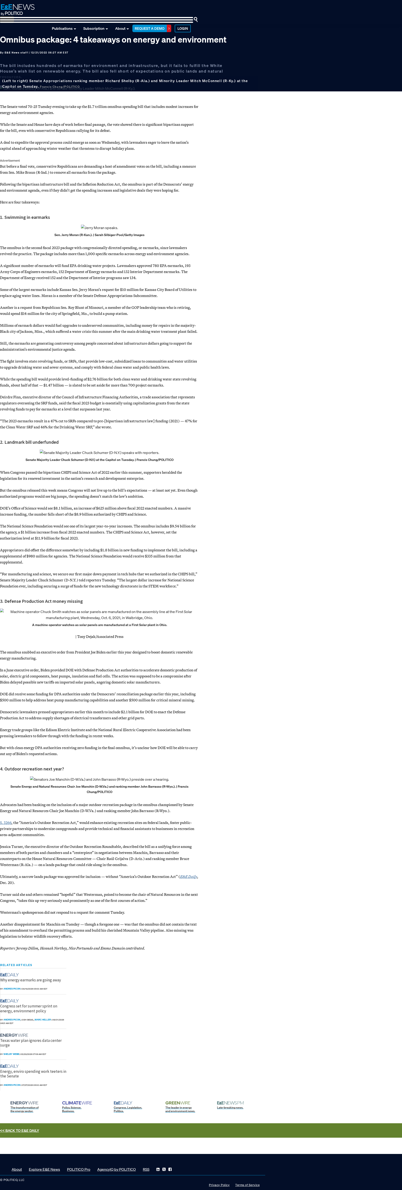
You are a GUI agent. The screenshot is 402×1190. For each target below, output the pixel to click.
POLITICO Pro (78, 1169)
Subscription (93, 28)
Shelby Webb (11, 1054)
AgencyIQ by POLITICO (116, 1169)
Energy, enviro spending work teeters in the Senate (33, 1074)
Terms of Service (247, 1185)
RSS (146, 1169)
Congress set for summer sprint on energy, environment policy (28, 1008)
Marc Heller (43, 1019)
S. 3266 (5, 822)
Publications (62, 28)
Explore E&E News (44, 1169)
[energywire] (14, 1035)
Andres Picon (11, 988)
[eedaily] (11, 975)
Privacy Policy (219, 1185)
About (120, 28)
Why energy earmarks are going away (30, 980)
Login (183, 28)
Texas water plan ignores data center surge (31, 1043)
